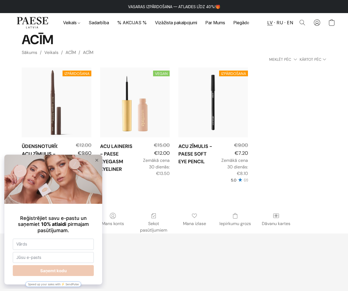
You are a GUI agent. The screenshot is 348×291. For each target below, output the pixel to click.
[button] (32, 22)
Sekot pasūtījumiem (153, 227)
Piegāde (241, 22)
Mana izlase (194, 223)
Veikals (70, 22)
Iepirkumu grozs (235, 223)
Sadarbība (99, 22)
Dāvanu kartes (276, 223)
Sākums (29, 52)
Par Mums (215, 22)
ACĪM (71, 52)
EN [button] (290, 22)
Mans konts (113, 223)
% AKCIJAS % (132, 22)
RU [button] (279, 22)
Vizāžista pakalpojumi (176, 22)
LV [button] (270, 22)
